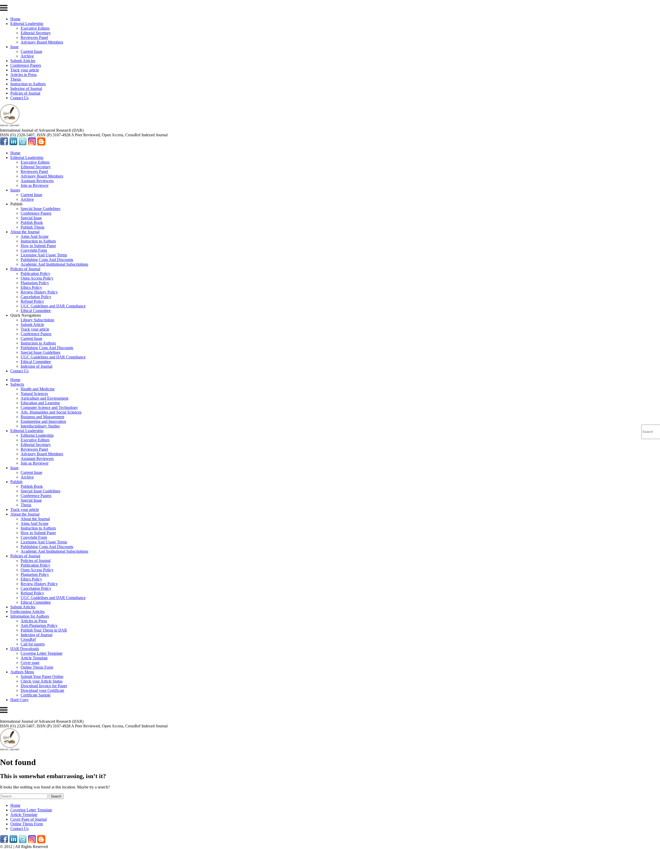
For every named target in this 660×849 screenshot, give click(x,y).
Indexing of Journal (26, 88)
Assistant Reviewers (37, 181)
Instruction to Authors (28, 84)
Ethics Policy (31, 287)
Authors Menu (22, 672)
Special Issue (31, 218)
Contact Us (19, 98)
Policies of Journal (25, 93)
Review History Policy (39, 292)
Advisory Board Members (42, 42)
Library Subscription (37, 320)
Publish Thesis (32, 227)
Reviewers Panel (34, 37)
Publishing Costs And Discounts (47, 259)
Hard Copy (19, 699)
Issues (15, 190)
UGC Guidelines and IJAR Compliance (53, 306)
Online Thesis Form (37, 667)
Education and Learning (40, 403)
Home (15, 19)
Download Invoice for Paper (44, 686)
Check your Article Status (41, 681)
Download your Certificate (42, 690)
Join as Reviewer (34, 185)
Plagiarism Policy (35, 283)
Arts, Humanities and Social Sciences (51, 412)
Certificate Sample (36, 695)
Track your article (24, 70)
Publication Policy (35, 273)
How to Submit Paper (38, 245)
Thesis (15, 79)
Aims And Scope (34, 236)
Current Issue (31, 51)
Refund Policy (32, 301)
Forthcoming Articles (27, 611)
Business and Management (42, 417)
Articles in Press (23, 74)
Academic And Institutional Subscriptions (54, 264)
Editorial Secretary (36, 33)
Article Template (34, 658)
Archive (27, 56)
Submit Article (32, 324)
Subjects (17, 384)
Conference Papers (25, 65)
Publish (16, 482)
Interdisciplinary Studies (40, 426)
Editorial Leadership (26, 23)
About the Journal (24, 232)
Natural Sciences (34, 393)
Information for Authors (29, 616)
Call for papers (33, 644)
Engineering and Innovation (43, 421)
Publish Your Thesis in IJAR (44, 630)
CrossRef (28, 639)
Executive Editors (35, 28)
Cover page (30, 662)
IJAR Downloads (24, 648)
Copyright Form (34, 250)
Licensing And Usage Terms (44, 255)
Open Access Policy (37, 278)
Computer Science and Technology (49, 407)
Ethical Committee (36, 310)
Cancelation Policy (36, 297)
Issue (14, 47)
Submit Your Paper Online (42, 676)
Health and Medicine (38, 389)
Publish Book (32, 222)
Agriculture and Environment (44, 398)
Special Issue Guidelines (40, 208)
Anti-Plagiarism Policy (39, 625)
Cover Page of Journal (28, 819)
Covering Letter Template (41, 653)
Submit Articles (22, 60)
